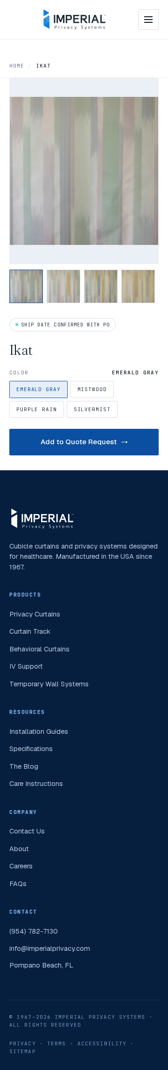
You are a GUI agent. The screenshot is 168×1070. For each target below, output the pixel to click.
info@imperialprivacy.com (49, 948)
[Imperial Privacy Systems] (75, 19)
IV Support (26, 666)
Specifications (31, 748)
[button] (26, 286)
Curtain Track (29, 631)
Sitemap (22, 1051)
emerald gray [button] (38, 389)
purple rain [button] (36, 409)
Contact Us (27, 830)
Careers (21, 865)
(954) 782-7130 (33, 931)
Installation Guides (38, 731)
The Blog (23, 766)
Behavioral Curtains (39, 648)
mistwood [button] (92, 389)
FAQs (18, 883)
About (19, 848)
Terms (56, 1043)
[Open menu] (148, 19)
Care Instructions (36, 783)
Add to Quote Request (79, 441)
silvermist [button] (92, 409)
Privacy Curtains (34, 613)
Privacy (22, 1043)
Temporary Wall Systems (49, 683)
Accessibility (101, 1043)
